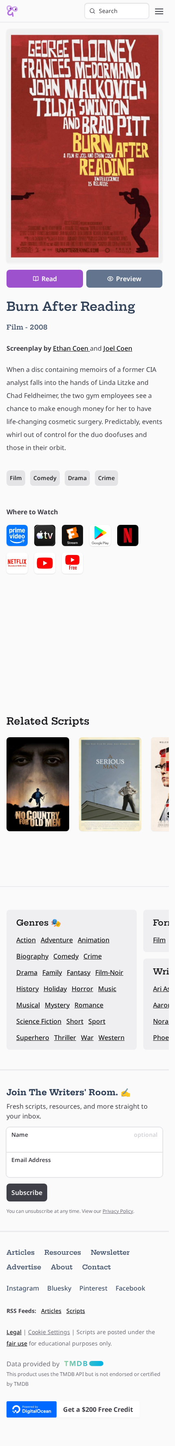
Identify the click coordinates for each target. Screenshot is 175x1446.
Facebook (130, 1288)
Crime (106, 478)
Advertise (24, 1267)
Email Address (31, 1160)
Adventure (57, 939)
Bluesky (59, 1288)
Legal (14, 1332)
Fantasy (78, 972)
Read (49, 278)
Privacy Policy (118, 1211)
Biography (32, 956)
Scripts (75, 1311)
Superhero (32, 1037)
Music (107, 988)
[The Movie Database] (82, 1363)
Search (108, 11)
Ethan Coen (71, 348)
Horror (82, 988)
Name (84, 1134)
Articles (21, 1252)
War (87, 1037)
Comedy (45, 478)
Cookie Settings (49, 1332)
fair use (17, 1343)
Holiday (55, 988)
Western (111, 1037)
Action (26, 939)
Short (74, 1021)
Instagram (23, 1288)
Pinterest (93, 1288)
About (61, 1267)
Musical (28, 1004)
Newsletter (110, 1252)
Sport (96, 1021)
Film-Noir (109, 972)
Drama (77, 478)
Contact (96, 1267)
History (27, 988)
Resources (62, 1252)
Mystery (57, 1004)
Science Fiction (38, 1021)
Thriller (65, 1037)
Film (16, 478)
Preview (128, 278)
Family (52, 972)
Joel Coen (117, 348)
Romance (88, 1004)
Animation (93, 939)
